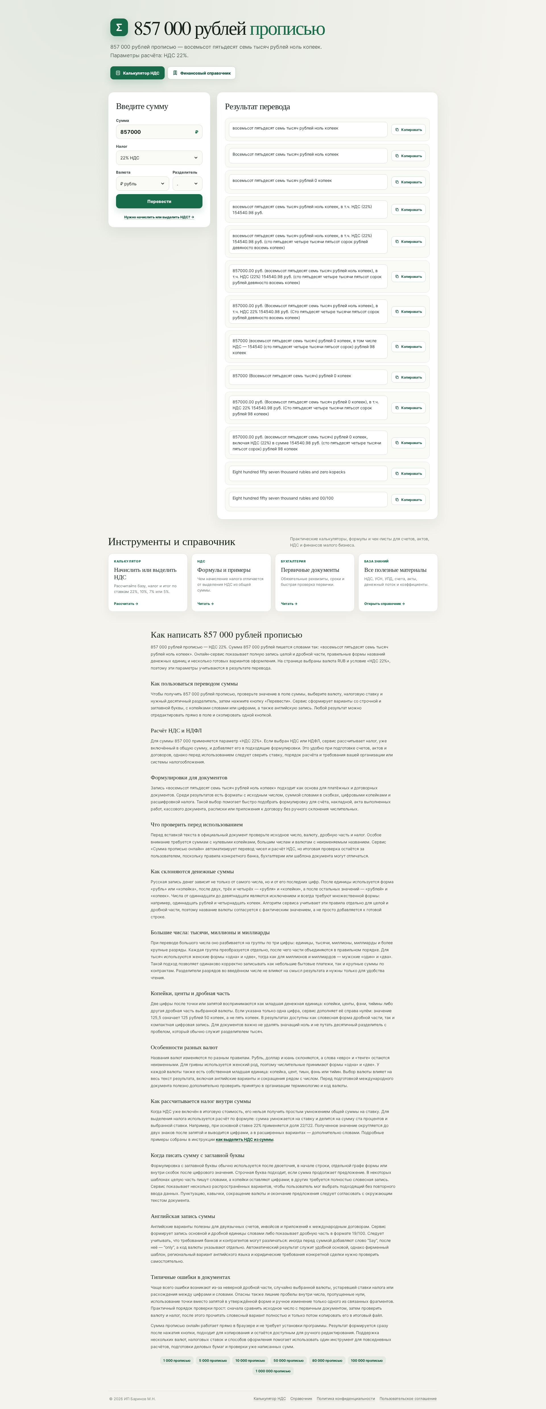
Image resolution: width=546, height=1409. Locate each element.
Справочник (301, 1398)
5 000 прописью (213, 1360)
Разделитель (185, 172)
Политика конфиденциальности (346, 1398)
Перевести (159, 201)
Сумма (122, 120)
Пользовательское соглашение (408, 1398)
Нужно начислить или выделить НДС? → (159, 217)
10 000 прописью (250, 1360)
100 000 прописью (367, 1360)
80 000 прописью (327, 1360)
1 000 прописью (177, 1360)
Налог (121, 146)
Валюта (123, 172)
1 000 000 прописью (273, 1371)
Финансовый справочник (205, 73)
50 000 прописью (289, 1360)
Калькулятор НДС (141, 73)
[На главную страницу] (119, 27)
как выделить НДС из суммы (244, 1139)
